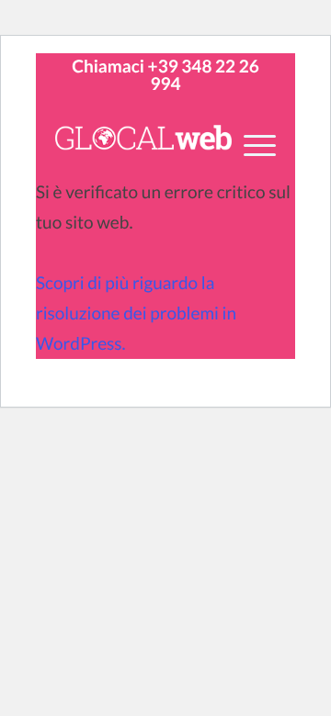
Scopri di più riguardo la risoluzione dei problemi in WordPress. (136, 313)
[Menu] (250, 145)
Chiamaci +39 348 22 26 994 (165, 75)
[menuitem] (250, 154)
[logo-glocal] (143, 140)
